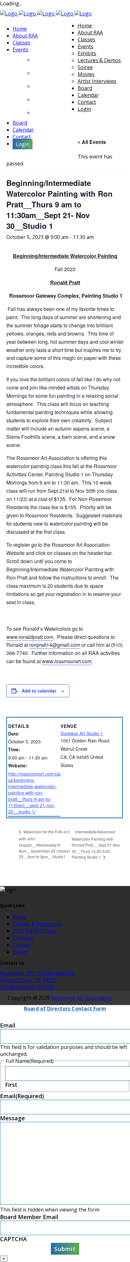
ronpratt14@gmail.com (54, 644)
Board (20, 951)
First (11, 1084)
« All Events (92, 142)
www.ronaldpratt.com (29, 636)
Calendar (23, 937)
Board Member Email (29, 1217)
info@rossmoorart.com (27, 987)
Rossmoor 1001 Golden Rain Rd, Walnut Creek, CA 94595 (37, 977)
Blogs (19, 917)
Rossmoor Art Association (81, 997)
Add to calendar (39, 691)
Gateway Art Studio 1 (82, 733)
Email (7, 1025)
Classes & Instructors (38, 923)
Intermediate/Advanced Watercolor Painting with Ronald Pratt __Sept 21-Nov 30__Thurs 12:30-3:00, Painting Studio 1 (96, 844)
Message (12, 1118)
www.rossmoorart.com (67, 661)
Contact (22, 944)
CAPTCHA (13, 1239)
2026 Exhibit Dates (34, 930)
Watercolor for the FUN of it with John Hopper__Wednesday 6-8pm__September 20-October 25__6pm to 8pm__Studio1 (44, 844)
